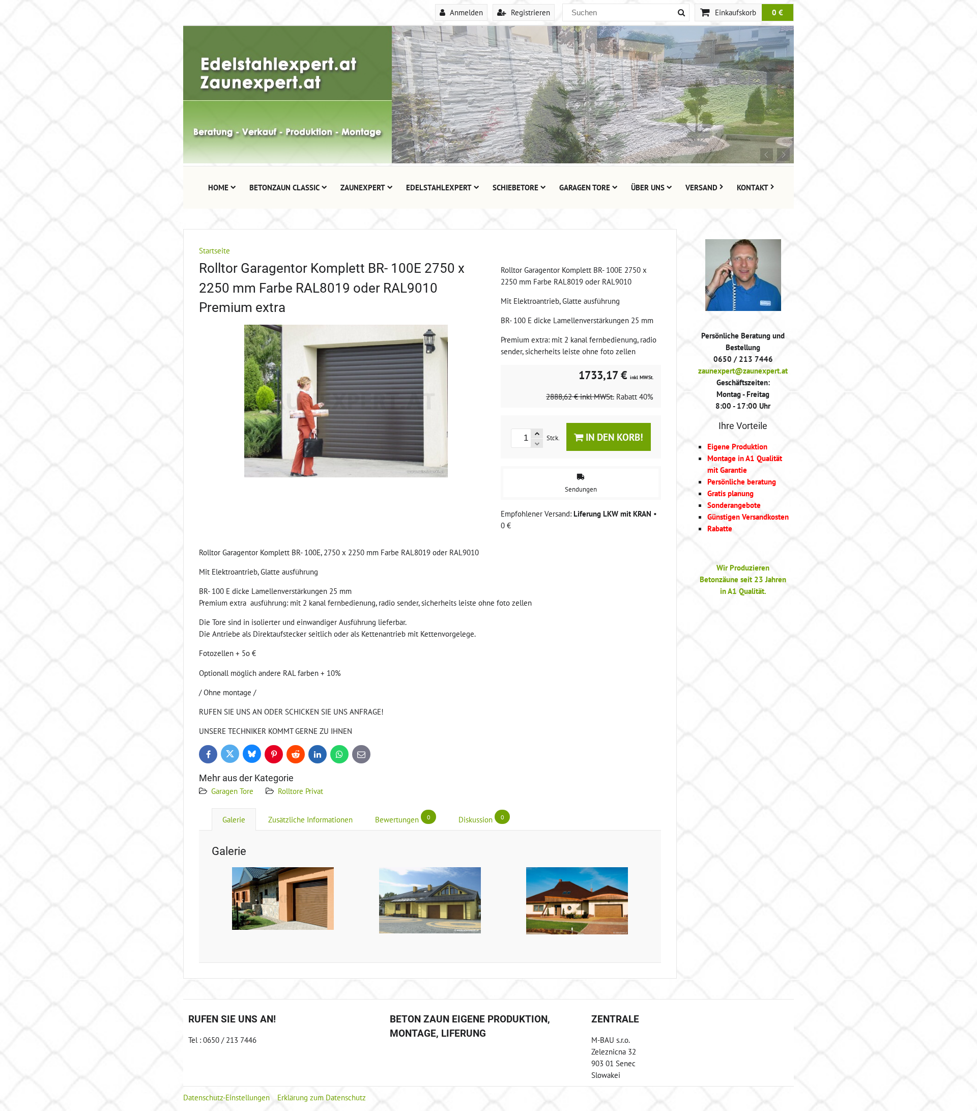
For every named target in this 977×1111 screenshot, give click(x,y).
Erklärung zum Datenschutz (321, 1097)
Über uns (648, 187)
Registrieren (529, 12)
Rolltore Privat (300, 791)
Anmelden (465, 12)
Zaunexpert (362, 187)
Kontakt (752, 187)
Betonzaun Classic (284, 187)
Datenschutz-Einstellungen (226, 1097)
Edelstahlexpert (439, 187)
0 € (777, 12)
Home (218, 187)
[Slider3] (488, 160)
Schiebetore (515, 187)
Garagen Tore (584, 187)
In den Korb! (613, 437)
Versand (701, 187)
